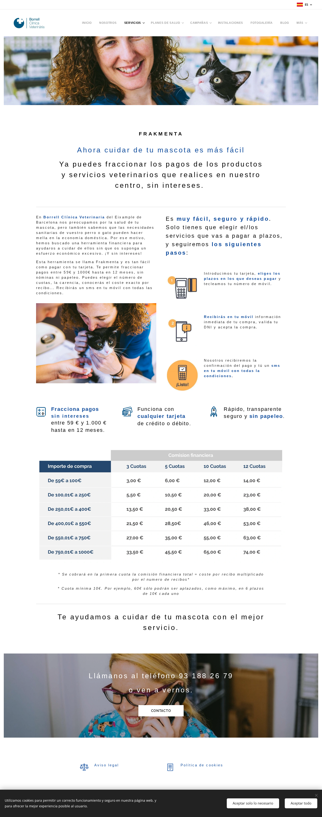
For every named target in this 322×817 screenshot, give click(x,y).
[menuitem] (88, 23)
